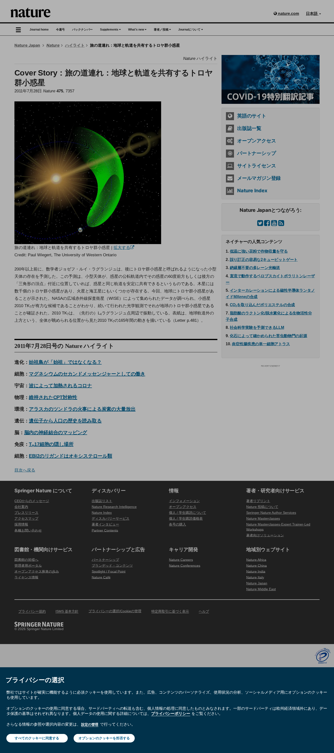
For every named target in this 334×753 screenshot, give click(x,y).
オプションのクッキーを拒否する (104, 738)
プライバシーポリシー (170, 713)
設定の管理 (89, 724)
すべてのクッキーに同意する (37, 738)
